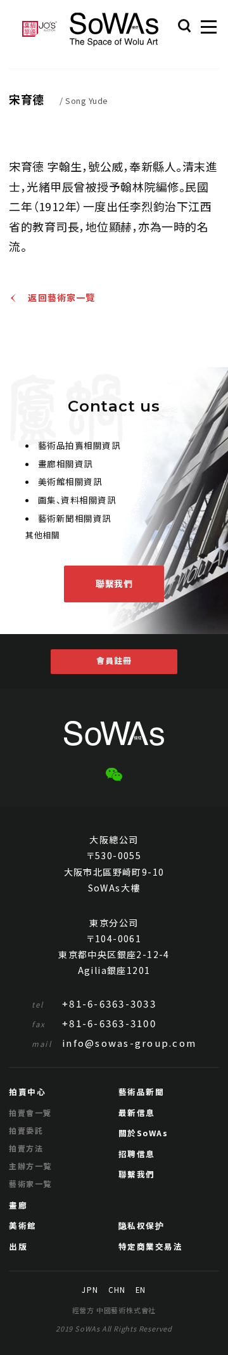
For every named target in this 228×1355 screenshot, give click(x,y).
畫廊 (18, 1205)
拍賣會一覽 (30, 1112)
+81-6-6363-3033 (94, 1003)
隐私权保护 (141, 1225)
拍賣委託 (26, 1130)
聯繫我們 (114, 583)
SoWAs (114, 29)
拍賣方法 (26, 1148)
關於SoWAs (143, 1133)
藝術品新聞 (141, 1092)
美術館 (23, 1225)
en (141, 1290)
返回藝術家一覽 (61, 298)
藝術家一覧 (30, 1183)
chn (116, 1290)
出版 (18, 1246)
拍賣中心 (27, 1092)
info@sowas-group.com (114, 1042)
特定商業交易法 (150, 1246)
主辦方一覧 (30, 1165)
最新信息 (136, 1112)
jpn (90, 1290)
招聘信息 (136, 1154)
